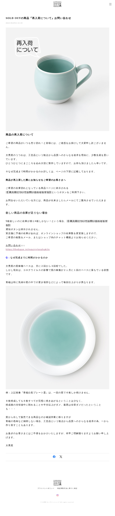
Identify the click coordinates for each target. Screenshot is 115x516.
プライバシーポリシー (46, 488)
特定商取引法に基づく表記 (67, 488)
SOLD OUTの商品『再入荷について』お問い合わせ (38, 18)
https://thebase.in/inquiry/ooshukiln (28, 249)
